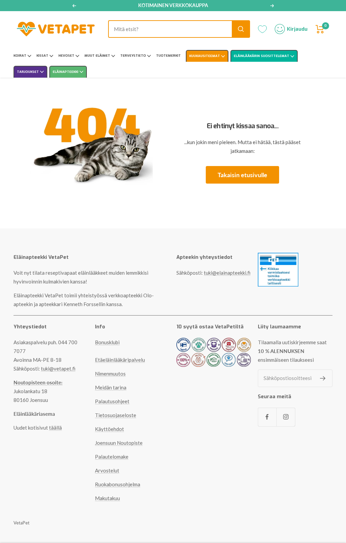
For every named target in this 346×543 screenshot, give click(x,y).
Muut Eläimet (97, 55)
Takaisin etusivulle (242, 175)
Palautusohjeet (112, 401)
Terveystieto (133, 55)
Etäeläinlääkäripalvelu (120, 360)
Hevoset (66, 55)
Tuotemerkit (168, 55)
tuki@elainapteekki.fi (227, 273)
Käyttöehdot (109, 429)
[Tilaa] (323, 378)
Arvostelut (107, 470)
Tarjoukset (28, 72)
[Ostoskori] (320, 29)
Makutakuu (107, 498)
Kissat (42, 55)
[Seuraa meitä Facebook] (267, 417)
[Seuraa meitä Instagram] (285, 417)
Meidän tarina (110, 387)
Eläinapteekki (66, 72)
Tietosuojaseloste (115, 415)
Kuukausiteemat (205, 56)
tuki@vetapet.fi (58, 368)
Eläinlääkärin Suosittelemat (262, 56)
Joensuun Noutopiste (119, 443)
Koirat (20, 55)
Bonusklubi (107, 342)
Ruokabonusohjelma (117, 484)
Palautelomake (111, 457)
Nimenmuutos (110, 374)
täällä (55, 428)
